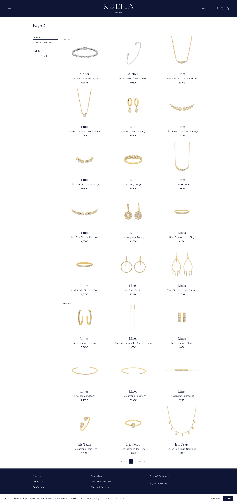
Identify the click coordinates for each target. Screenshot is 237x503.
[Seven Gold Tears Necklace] (181, 423)
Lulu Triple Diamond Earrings (84, 184)
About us (37, 476)
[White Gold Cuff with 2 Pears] (133, 53)
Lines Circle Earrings (133, 290)
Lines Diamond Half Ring (181, 237)
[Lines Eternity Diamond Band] (84, 265)
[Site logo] (118, 8)
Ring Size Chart (39, 487)
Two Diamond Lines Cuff (133, 396)
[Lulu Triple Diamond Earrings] (84, 159)
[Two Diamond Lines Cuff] (133, 370)
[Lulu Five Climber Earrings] (84, 212)
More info (215, 499)
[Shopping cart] (227, 8)
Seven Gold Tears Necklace (182, 449)
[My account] (217, 8)
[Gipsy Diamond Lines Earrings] (181, 265)
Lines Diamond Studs (182, 343)
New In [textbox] (44, 56)
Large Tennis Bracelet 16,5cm (84, 78)
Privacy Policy (97, 476)
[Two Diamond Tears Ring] (84, 423)
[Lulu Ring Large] (133, 159)
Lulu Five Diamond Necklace (182, 78)
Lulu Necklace (182, 184)
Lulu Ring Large (133, 184)
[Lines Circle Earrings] (133, 265)
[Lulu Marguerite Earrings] (133, 212)
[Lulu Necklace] (181, 159)
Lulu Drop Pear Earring (133, 131)
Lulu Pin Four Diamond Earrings (182, 131)
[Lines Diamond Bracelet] (181, 370)
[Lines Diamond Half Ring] (181, 212)
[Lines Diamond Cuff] (84, 370)
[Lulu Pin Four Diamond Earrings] (181, 106)
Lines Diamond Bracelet (181, 396)
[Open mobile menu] (9, 8)
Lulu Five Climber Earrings (84, 237)
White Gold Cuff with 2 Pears (133, 78)
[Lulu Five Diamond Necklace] (181, 53)
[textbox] (45, 43)
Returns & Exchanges (159, 476)
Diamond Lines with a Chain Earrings (133, 343)
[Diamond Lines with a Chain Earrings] (133, 318)
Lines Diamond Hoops (84, 343)
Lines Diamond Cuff (84, 396)
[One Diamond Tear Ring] (133, 423)
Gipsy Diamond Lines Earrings (182, 290)
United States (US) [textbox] (204, 9)
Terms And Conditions (101, 481)
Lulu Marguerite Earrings (133, 237)
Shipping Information (100, 487)
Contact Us (38, 481)
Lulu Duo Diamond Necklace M (84, 131)
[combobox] (206, 8)
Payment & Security (159, 483)
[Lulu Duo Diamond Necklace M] (84, 106)
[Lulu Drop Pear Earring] (133, 106)
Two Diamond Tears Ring (84, 449)
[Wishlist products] (222, 8)
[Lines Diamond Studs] (181, 318)
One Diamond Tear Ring (133, 449)
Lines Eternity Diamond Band (84, 290)
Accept (228, 498)
